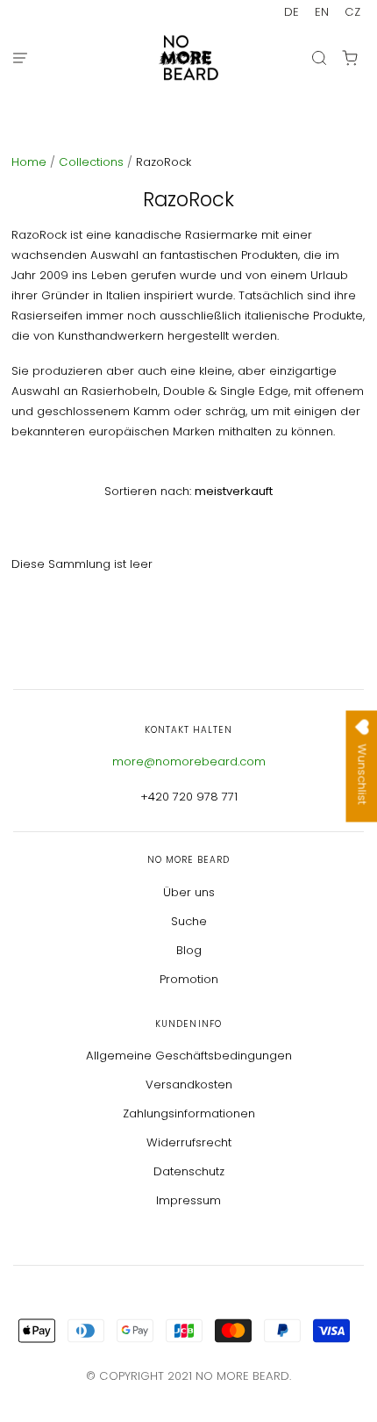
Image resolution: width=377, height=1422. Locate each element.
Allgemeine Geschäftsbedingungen (189, 1055)
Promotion (189, 979)
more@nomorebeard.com (189, 761)
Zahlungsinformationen (189, 1113)
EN (322, 12)
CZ (352, 12)
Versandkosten (189, 1084)
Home (30, 162)
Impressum (188, 1200)
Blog (189, 950)
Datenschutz (188, 1171)
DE (291, 12)
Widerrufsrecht (188, 1142)
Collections (93, 162)
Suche (189, 921)
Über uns (189, 892)
